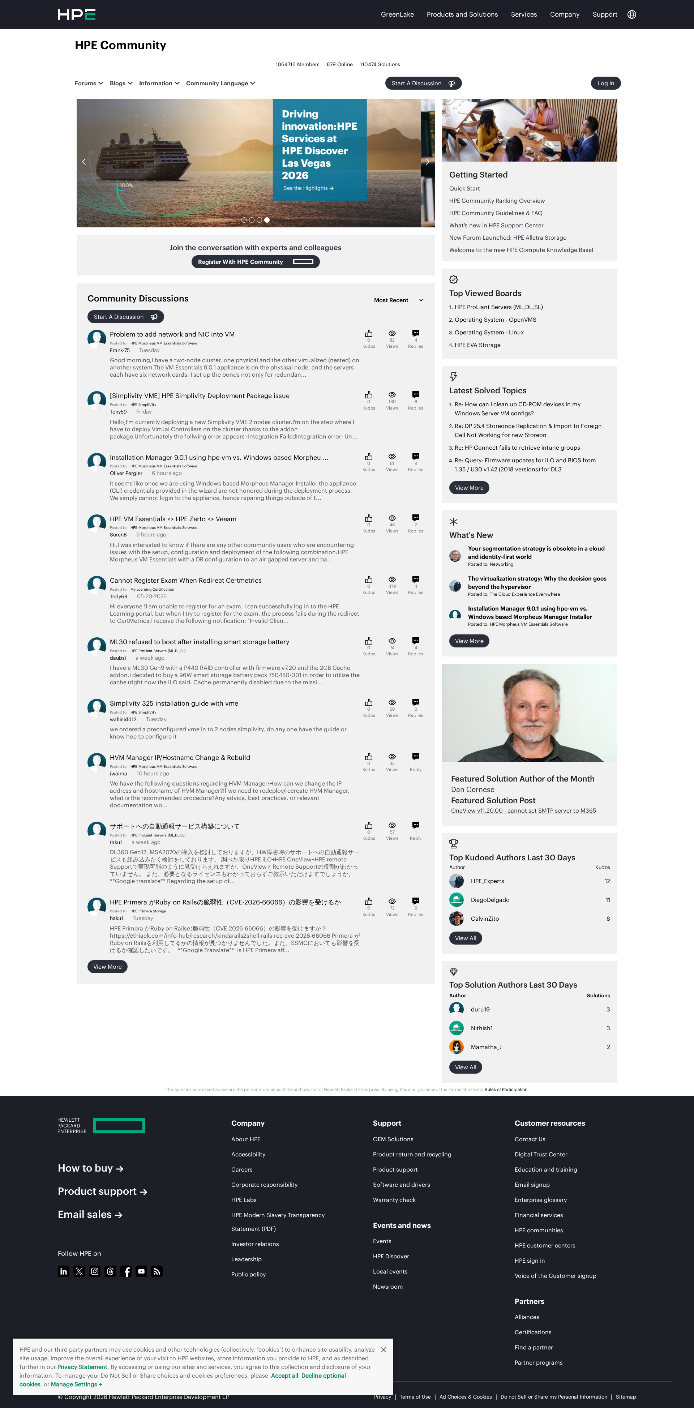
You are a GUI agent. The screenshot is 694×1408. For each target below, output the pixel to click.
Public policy (248, 1274)
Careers (242, 1169)
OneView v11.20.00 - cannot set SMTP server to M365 (523, 810)
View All (465, 1067)
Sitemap (626, 1397)
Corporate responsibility (264, 1184)
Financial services (539, 1215)
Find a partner (534, 1347)
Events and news (402, 1225)
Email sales (85, 1214)
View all (465, 938)
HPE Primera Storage (148, 911)
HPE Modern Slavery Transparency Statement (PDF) (278, 1221)
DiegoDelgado (490, 899)
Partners (529, 1301)
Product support (97, 1191)
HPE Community (120, 45)
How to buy (85, 1167)
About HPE (246, 1139)
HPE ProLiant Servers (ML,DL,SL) (157, 651)
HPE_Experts (487, 881)
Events (382, 1241)
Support (605, 14)
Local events (390, 1271)
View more (107, 966)
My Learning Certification (152, 589)
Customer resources (550, 1122)
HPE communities (539, 1230)
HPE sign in (530, 1260)
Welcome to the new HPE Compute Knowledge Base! (521, 249)
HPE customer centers (545, 1245)
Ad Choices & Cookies (466, 1397)
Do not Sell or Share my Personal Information (554, 1397)
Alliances (527, 1317)
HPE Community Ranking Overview (497, 200)
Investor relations (255, 1243)
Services (524, 14)
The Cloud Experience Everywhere (525, 594)
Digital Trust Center (541, 1154)
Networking (502, 564)
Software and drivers (401, 1184)
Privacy (382, 1397)
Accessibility (248, 1154)
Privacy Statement (82, 1366)
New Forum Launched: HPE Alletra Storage (507, 237)
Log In (605, 83)
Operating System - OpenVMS (495, 319)
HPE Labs (244, 1199)
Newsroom (388, 1286)
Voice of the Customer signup (555, 1275)
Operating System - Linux (489, 332)
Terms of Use (415, 1397)
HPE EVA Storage (478, 344)
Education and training (546, 1169)
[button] (383, 1349)
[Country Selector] (631, 14)
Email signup (532, 1184)
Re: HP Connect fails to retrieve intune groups (517, 447)
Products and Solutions (462, 14)
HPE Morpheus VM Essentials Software (163, 343)
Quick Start (464, 188)
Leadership (246, 1259)
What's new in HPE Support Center (496, 225)
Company (565, 14)
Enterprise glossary (541, 1199)
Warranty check (394, 1199)
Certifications (533, 1332)
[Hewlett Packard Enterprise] (121, 1125)
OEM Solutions (393, 1139)
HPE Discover (391, 1256)
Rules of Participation (506, 1089)
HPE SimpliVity (143, 404)
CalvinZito (485, 918)
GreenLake (397, 14)
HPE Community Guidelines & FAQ (496, 213)
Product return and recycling (412, 1154)
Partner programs (539, 1362)
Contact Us (530, 1139)
